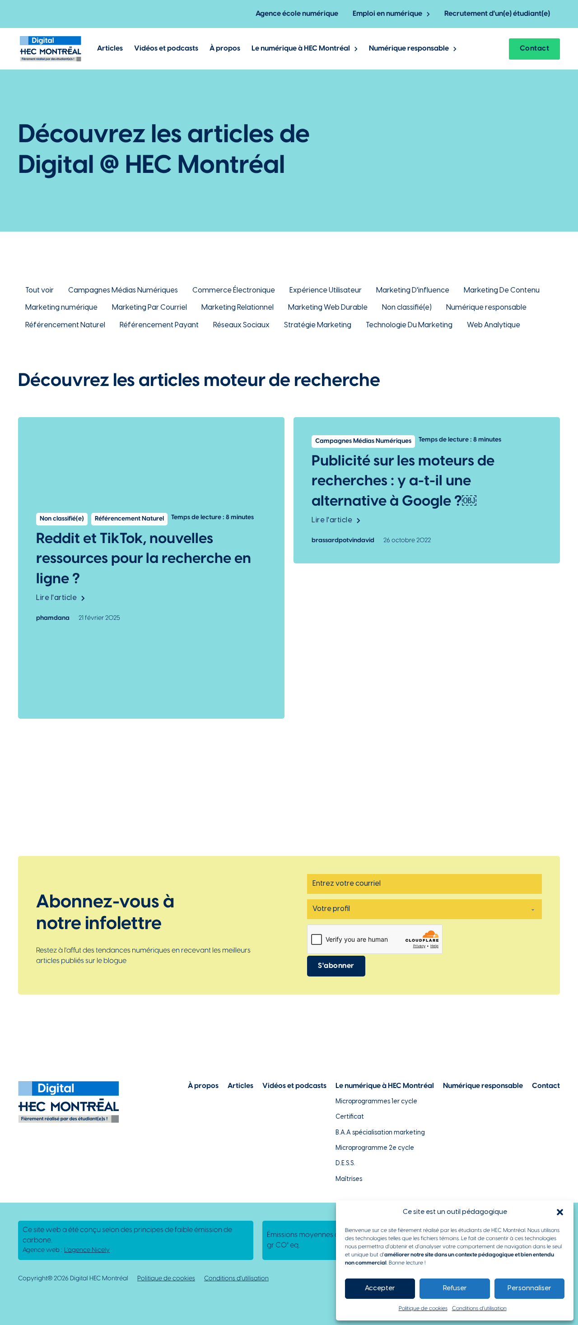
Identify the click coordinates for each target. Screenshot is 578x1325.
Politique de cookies (423, 1308)
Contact (535, 48)
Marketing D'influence (412, 290)
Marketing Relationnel (237, 307)
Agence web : (66, 1250)
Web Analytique (493, 325)
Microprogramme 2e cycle (375, 1148)
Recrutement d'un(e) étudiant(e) (497, 14)
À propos (225, 48)
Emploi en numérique (387, 14)
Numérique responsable (409, 48)
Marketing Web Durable (328, 307)
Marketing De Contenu (502, 290)
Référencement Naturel (65, 325)
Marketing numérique (61, 307)
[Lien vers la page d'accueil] (50, 48)
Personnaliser (529, 1288)
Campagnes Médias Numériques (123, 290)
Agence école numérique (297, 14)
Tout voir (39, 290)
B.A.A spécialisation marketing (380, 1133)
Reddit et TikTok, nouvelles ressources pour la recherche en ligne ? (143, 559)
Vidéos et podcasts (166, 48)
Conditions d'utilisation (236, 1278)
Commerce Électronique (233, 290)
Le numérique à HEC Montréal (301, 48)
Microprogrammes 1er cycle (376, 1101)
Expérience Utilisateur (325, 290)
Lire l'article (56, 598)
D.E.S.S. (345, 1163)
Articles (110, 48)
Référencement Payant (159, 325)
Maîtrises (349, 1179)
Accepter (380, 1288)
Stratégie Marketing (317, 325)
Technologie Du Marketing (409, 325)
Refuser (455, 1288)
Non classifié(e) (407, 307)
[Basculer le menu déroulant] (428, 14)
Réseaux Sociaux (241, 325)
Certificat (350, 1117)
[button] (559, 1212)
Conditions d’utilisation (479, 1308)
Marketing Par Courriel (149, 307)
